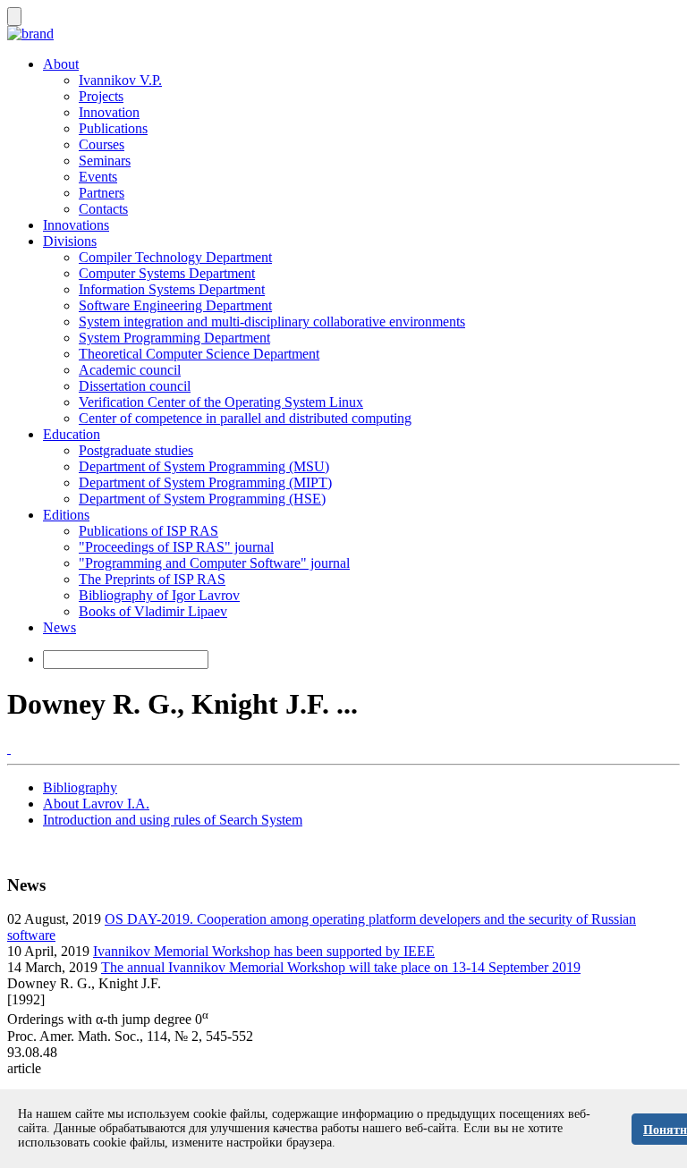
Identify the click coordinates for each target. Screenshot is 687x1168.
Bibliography (80, 787)
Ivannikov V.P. (120, 80)
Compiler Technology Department (175, 257)
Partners (101, 192)
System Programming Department (174, 337)
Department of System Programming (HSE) (202, 498)
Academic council (130, 369)
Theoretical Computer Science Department (199, 353)
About (61, 64)
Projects (101, 96)
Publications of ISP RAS (148, 530)
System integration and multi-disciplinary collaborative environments (272, 321)
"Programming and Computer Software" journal (214, 563)
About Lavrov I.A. (96, 803)
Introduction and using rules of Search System (172, 819)
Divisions (70, 241)
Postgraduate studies (136, 450)
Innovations (76, 225)
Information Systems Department (172, 289)
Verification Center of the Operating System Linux (221, 402)
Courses (101, 144)
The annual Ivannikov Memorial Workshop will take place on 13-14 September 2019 (341, 967)
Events (98, 176)
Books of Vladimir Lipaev (153, 611)
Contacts (103, 208)
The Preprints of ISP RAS (152, 579)
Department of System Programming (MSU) (204, 466)
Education (71, 434)
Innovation (109, 112)
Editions (66, 514)
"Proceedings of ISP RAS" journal (176, 546)
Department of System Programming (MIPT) (205, 482)
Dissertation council (135, 386)
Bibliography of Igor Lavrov (159, 595)
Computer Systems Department (167, 273)
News (59, 627)
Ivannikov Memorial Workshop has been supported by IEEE (264, 951)
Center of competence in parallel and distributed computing (245, 418)
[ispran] (9, 748)
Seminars (105, 160)
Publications (113, 128)
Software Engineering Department (175, 305)
